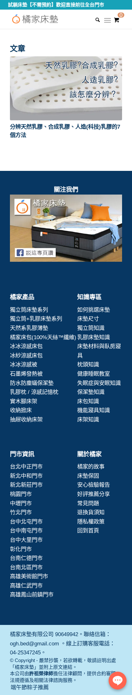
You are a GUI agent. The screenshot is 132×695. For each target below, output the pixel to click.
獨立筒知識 (90, 328)
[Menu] (107, 22)
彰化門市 (21, 549)
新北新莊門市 (26, 485)
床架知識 (88, 419)
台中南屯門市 (26, 530)
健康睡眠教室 (93, 374)
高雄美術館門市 (29, 576)
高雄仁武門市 (26, 585)
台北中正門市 (26, 466)
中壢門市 (21, 503)
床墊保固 (88, 476)
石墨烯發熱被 (26, 374)
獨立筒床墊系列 (29, 310)
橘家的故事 (90, 466)
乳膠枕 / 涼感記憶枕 (34, 392)
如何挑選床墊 (93, 310)
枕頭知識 (88, 364)
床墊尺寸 (88, 319)
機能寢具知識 (93, 410)
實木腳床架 (23, 401)
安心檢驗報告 (93, 485)
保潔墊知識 (90, 392)
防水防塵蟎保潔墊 (32, 383)
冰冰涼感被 (23, 364)
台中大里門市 (26, 540)
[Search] (94, 20)
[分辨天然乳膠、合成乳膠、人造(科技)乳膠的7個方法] (66, 88)
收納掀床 (21, 410)
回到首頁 (88, 530)
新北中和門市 (26, 476)
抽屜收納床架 (26, 419)
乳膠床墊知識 (93, 337)
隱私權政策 (90, 521)
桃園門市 (21, 494)
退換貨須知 (90, 512)
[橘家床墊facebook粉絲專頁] (66, 230)
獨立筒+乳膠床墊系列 (36, 319)
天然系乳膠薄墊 (29, 328)
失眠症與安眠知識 (99, 383)
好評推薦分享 (93, 494)
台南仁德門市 (26, 558)
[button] (66, 88)
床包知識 (88, 401)
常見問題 (88, 503)
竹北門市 (21, 512)
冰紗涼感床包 (26, 355)
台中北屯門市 (26, 521)
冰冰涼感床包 (26, 346)
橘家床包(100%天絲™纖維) (43, 337)
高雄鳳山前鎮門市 (32, 594)
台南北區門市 (26, 567)
